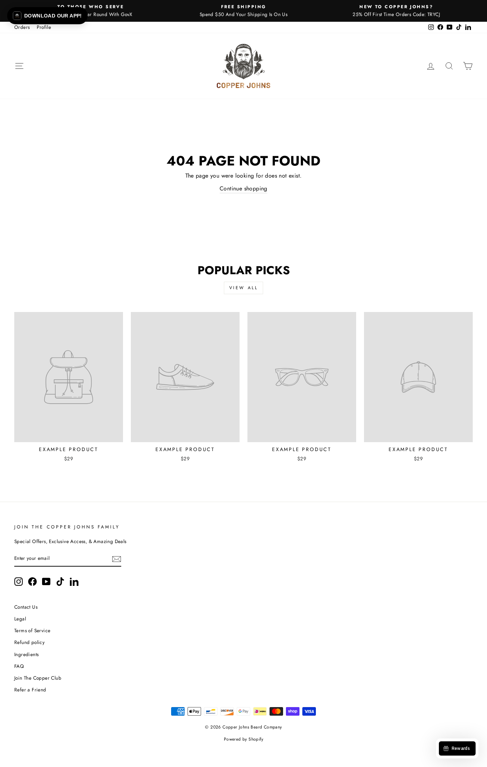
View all (243, 288)
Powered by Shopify (243, 739)
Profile (44, 27)
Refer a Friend (30, 689)
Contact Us (25, 606)
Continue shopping (243, 188)
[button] (47, 15)
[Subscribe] (116, 558)
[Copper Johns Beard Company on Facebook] (32, 581)
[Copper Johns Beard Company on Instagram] (18, 581)
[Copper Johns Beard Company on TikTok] (60, 581)
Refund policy (29, 642)
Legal (20, 618)
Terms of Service (32, 630)
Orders (22, 27)
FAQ (19, 666)
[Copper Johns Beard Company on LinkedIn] (74, 581)
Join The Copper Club (37, 677)
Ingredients (26, 654)
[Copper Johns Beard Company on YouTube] (46, 581)
